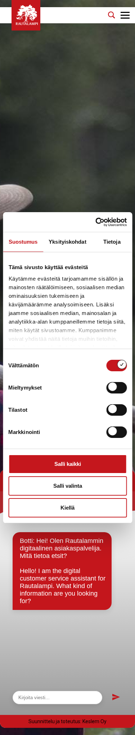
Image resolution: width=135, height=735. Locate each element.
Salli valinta (67, 486)
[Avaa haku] (111, 15)
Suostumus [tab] (23, 242)
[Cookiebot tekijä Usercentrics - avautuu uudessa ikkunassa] (96, 222)
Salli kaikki (67, 464)
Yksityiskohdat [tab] (67, 242)
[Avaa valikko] (125, 15)
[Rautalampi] (26, 15)
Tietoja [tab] (112, 242)
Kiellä (67, 508)
